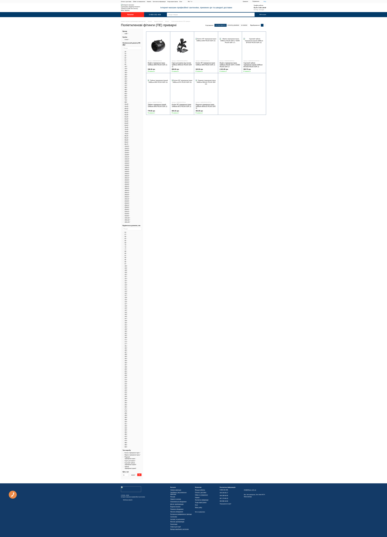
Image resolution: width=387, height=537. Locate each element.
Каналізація (173, 524)
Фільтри (172, 496)
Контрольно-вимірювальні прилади (181, 514)
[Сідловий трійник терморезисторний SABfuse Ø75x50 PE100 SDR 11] (253, 45)
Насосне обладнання (176, 511)
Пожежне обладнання (176, 509)
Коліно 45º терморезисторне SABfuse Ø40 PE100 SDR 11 (205, 64)
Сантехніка (173, 516)
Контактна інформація (159, 1)
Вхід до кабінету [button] (200, 490)
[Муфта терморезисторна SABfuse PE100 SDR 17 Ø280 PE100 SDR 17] (230, 45)
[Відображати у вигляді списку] (264, 25)
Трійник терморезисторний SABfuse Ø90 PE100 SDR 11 (157, 105)
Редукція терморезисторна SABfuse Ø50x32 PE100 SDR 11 (206, 106)
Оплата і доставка (126, 1)
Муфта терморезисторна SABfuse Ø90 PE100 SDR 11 (157, 64)
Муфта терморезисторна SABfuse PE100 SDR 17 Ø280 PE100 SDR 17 (230, 64)
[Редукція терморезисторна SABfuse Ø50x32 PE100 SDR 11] (206, 87)
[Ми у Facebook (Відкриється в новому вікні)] (185, 1)
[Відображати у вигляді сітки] (262, 25)
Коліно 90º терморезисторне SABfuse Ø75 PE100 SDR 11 (181, 105)
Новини (149, 1)
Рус (191, 1)
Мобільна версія (127, 500)
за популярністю (220, 25)
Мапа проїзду (248, 496)
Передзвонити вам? (225, 504)
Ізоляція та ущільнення (177, 519)
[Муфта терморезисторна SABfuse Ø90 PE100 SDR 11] (158, 45)
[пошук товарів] (250, 14)
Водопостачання (175, 506)
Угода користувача (172, 1)
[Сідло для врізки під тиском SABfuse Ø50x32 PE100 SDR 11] (182, 45)
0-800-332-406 (155, 15)
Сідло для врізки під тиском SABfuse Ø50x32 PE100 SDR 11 (182, 64)
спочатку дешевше (233, 25)
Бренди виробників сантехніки (179, 529)
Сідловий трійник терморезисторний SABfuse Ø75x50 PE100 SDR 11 (253, 64)
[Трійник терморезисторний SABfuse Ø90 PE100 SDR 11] (158, 87)
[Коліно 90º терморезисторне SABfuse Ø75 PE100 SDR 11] (182, 87)
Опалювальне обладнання (178, 501)
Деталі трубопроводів (177, 504)
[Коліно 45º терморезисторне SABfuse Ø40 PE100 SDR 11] (206, 45)
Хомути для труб (175, 526)
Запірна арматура (175, 490)
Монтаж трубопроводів (177, 521)
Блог (180, 1)
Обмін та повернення (139, 1)
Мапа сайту (198, 507)
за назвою (244, 25)
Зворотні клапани (175, 499)
